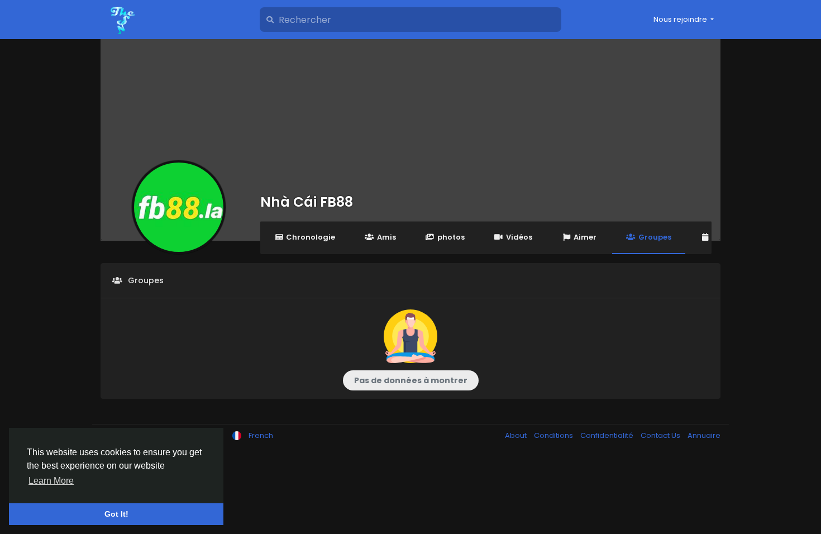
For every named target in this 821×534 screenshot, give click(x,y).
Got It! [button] (116, 513)
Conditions (554, 435)
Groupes (654, 237)
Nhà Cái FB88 (306, 202)
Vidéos (519, 237)
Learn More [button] (51, 480)
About (516, 435)
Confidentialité (607, 435)
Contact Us (661, 435)
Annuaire (704, 435)
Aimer (585, 237)
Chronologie (310, 237)
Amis (386, 237)
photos (451, 237)
